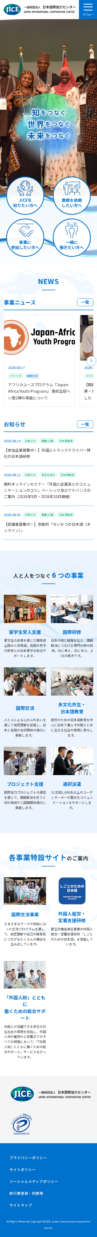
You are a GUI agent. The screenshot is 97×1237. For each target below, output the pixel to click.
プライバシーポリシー (28, 1157)
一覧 (85, 302)
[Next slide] (91, 360)
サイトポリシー (22, 1169)
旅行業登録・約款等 (26, 1193)
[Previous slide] (5, 360)
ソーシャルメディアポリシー (33, 1181)
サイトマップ (20, 1205)
